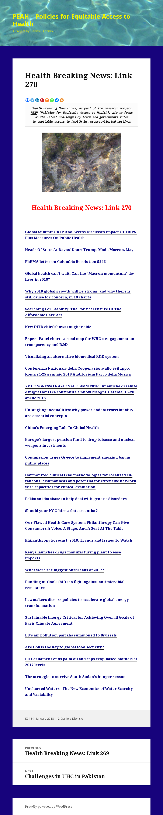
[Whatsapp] (52, 100)
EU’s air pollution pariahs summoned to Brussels (71, 635)
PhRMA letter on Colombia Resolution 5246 (65, 261)
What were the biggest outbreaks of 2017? (64, 569)
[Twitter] (32, 100)
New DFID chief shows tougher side (58, 326)
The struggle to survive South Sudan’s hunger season (75, 676)
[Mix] (47, 100)
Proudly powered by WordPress (48, 806)
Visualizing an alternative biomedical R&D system (72, 356)
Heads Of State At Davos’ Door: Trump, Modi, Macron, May (79, 249)
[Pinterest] (42, 100)
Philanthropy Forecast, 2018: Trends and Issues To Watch (78, 540)
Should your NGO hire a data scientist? (61, 510)
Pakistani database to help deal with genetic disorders (76, 498)
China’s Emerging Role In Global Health (62, 427)
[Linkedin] (37, 100)
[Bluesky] (57, 100)
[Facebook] (27, 100)
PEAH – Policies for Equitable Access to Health (71, 20)
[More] (62, 100)
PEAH (34, 112)
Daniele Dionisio (72, 719)
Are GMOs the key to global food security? (64, 647)
